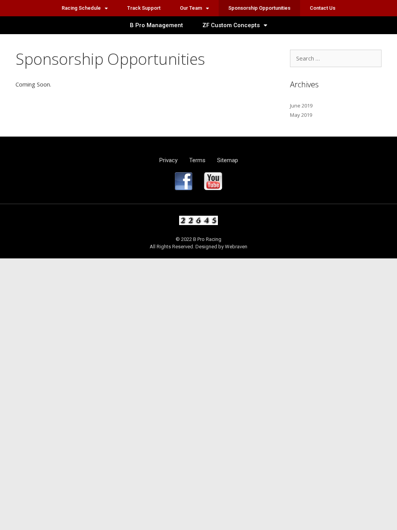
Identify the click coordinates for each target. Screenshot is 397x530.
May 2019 (301, 114)
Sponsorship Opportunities (259, 8)
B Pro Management (156, 25)
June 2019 (301, 105)
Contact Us (322, 8)
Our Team (191, 8)
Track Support (144, 8)
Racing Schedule (81, 8)
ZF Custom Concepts (231, 25)
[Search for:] (335, 58)
